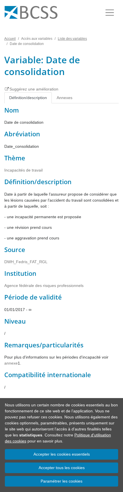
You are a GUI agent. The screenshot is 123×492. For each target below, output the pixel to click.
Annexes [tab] (64, 97)
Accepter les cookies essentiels (61, 454)
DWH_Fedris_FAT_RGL (25, 261)
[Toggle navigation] (109, 13)
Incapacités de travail (23, 170)
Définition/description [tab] (28, 97)
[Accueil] (31, 13)
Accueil (10, 39)
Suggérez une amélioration (33, 89)
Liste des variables (72, 39)
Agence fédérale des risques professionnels (44, 285)
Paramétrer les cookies (61, 481)
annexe (11, 363)
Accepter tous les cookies (62, 467)
